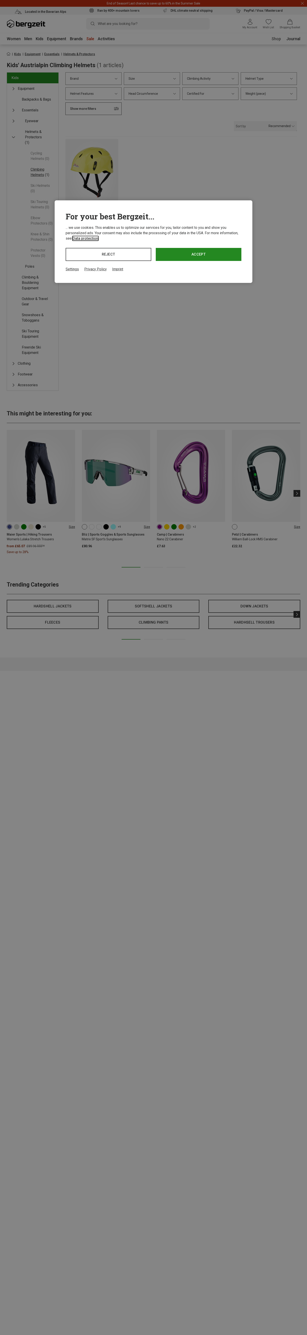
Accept (198, 254)
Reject (108, 254)
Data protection (85, 238)
